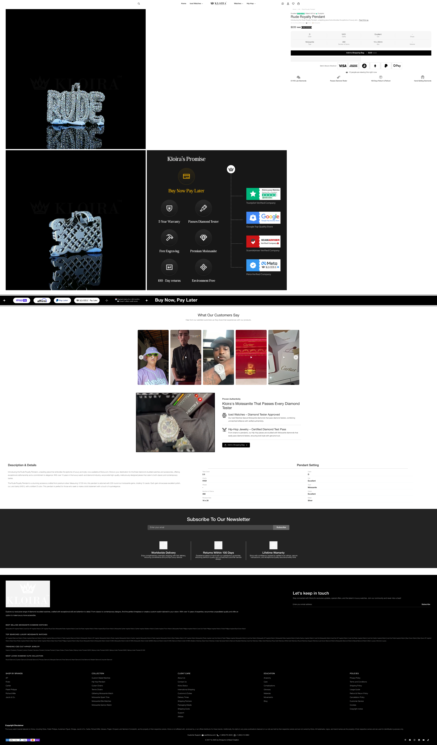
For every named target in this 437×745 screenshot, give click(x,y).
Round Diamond (10, 659)
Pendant (19, 650)
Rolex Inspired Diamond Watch (32, 638)
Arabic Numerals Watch (222, 641)
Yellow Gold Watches (265, 641)
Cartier (8, 686)
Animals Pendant (50, 650)
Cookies (353, 705)
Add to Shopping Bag (236, 445)
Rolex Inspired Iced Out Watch (212, 638)
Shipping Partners (185, 701)
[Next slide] (296, 357)
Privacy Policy (355, 678)
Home (183, 3)
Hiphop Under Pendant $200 (82, 650)
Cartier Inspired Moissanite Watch (141, 638)
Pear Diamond (66, 659)
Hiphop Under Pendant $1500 (136, 650)
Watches (237, 3)
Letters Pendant (28, 650)
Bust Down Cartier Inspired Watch (41, 641)
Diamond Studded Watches (238, 641)
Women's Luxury (381, 641)
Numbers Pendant (39, 650)
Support (181, 713)
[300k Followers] (410, 740)
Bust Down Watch (411, 638)
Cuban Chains (60, 650)
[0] (298, 3)
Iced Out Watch (251, 638)
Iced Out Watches (252, 641)
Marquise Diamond (55, 659)
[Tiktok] (428, 740)
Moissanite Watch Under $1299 (104, 641)
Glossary (267, 689)
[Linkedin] (419, 740)
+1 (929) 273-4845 (225, 735)
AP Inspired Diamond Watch (14, 638)
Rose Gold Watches (278, 641)
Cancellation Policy (357, 697)
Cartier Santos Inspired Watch (305, 638)
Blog (265, 701)
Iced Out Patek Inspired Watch (396, 638)
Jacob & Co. (10, 697)
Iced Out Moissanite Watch (322, 638)
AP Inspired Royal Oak (48, 628)
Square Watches (313, 641)
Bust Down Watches (208, 641)
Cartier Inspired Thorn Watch (163, 628)
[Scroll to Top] (432, 732)
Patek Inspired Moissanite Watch (161, 638)
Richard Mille (11, 693)
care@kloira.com (209, 735)
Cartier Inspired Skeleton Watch (144, 628)
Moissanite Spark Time (100, 697)
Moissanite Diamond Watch (344, 641)
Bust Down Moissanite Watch (85, 641)
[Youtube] (423, 740)
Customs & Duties (185, 693)
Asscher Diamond (107, 659)
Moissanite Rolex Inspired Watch (65, 628)
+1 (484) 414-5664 (242, 735)
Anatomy (267, 678)
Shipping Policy (356, 686)
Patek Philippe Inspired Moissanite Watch (234, 638)
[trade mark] (28, 594)
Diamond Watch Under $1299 (162, 641)
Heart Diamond (76, 659)
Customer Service (357, 701)
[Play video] (153, 357)
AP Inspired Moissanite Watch (101, 638)
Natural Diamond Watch (360, 641)
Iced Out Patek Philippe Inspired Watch (209, 628)
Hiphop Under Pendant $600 (118, 650)
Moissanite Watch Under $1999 (124, 641)
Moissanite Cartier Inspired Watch (124, 628)
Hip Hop (250, 3)
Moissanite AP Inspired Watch (14, 628)
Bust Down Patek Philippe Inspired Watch (64, 641)
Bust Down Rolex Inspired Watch (20, 641)
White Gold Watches (291, 641)
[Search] (139, 3)
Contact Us (182, 682)
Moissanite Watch (86, 638)
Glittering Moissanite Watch (102, 693)
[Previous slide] (141, 357)
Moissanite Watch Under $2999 (143, 641)
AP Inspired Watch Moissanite (193, 638)
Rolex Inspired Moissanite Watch (120, 638)
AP (7, 678)
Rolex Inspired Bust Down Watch (104, 628)
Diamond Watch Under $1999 (181, 641)
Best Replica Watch (177, 638)
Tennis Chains (69, 650)
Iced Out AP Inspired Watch (32, 628)
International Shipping (186, 689)
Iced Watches (195, 3)
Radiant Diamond (96, 659)
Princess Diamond (44, 659)
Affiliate (180, 717)
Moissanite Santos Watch (102, 705)
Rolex (8, 682)
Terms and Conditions (358, 682)
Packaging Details (185, 705)
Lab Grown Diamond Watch (327, 641)
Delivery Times (183, 697)
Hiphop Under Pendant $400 (100, 650)
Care (265, 682)
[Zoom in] (141, 13)
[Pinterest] (405, 740)
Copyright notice (356, 709)
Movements (268, 697)
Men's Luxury (372, 641)
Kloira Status (183, 686)
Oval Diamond (85, 659)
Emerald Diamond (32, 659)
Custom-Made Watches (101, 678)
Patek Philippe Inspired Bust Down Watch (233, 628)
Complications (269, 686)
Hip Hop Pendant (98, 682)
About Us (181, 678)
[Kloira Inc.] (218, 4)
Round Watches (302, 641)
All (299, 9)
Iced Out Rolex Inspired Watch (85, 628)
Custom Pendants (11, 650)
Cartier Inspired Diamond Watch (51, 638)
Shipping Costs (184, 709)
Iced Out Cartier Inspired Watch (377, 638)
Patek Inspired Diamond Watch (71, 638)
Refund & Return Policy (359, 693)
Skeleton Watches (196, 641)
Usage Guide (355, 689)
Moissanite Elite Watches (101, 701)
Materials (267, 693)
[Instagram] (414, 740)
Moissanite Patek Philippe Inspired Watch (185, 628)
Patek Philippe (11, 689)
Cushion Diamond (21, 659)
